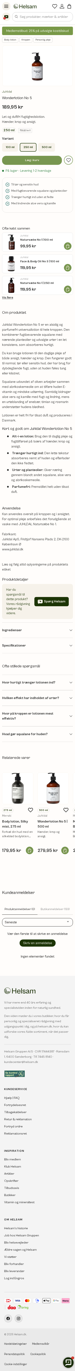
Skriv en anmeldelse (37, 943)
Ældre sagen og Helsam (20, 1250)
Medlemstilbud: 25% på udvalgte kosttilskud (37, 31)
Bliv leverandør (14, 1271)
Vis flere (7, 297)
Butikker (9, 1195)
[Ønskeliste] (54, 6)
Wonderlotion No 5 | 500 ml (53, 824)
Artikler (9, 1174)
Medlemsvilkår (40, 1344)
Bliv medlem (12, 1159)
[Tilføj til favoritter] (68, 160)
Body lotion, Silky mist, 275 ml (15, 824)
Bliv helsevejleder (16, 1242)
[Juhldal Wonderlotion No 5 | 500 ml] (53, 788)
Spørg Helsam (54, 601)
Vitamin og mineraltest (19, 1202)
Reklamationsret (15, 1133)
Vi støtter (10, 1257)
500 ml (46, 147)
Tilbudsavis (11, 1188)
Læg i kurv (32, 160)
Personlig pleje (42, 39)
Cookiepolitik (38, 1354)
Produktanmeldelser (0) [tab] (20, 909)
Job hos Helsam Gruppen (21, 1235)
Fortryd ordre (13, 1126)
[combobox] (42, 16)
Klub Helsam (12, 1166)
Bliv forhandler (14, 1264)
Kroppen (25, 39)
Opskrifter (11, 1181)
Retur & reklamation (18, 1119)
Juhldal (7, 91)
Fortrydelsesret (15, 1105)
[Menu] (6, 6)
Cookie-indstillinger (15, 1364)
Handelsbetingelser (15, 1344)
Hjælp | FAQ (12, 1098)
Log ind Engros (14, 1278)
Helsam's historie (16, 1228)
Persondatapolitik (14, 1354)
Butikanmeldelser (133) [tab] (55, 909)
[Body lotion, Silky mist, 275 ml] (17, 788)
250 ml (28, 147)
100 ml (10, 147)
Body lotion (10, 39)
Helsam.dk (20, 1334)
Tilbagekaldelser (15, 1112)
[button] (69, 6)
